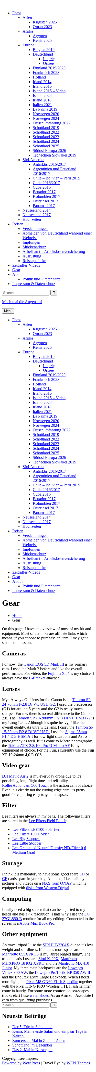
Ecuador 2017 (44, 192)
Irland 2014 (42, 82)
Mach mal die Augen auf (22, 302)
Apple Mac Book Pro (36, 923)
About (17, 274)
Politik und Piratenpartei (42, 279)
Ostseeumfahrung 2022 (51, 123)
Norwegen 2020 (46, 114)
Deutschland (43, 54)
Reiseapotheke (34, 261)
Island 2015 (42, 86)
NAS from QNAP (56, 883)
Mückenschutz (34, 247)
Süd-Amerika (33, 160)
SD (82, 874)
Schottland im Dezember (32, 1045)
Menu (8, 311)
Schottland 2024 (46, 141)
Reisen (17, 224)
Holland (39, 77)
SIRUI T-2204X (56, 945)
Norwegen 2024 (46, 118)
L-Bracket (37, 678)
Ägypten (40, 36)
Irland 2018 (42, 100)
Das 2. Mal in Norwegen (32, 1050)
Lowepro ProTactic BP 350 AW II (62, 972)
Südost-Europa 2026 (49, 150)
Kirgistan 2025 (45, 22)
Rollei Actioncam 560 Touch (25, 785)
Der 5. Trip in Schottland (32, 1027)
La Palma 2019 (45, 109)
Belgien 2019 (44, 49)
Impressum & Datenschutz (33, 283)
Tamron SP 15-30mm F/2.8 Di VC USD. (47, 729)
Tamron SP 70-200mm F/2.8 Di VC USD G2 (53, 718)
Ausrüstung (32, 256)
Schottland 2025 (46, 146)
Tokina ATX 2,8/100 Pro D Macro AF (39, 745)
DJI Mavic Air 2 (15, 776)
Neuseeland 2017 (37, 215)
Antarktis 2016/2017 (49, 164)
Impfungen (31, 242)
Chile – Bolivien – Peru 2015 (56, 178)
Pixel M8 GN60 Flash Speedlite (52, 981)
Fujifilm (54, 673)
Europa (28, 45)
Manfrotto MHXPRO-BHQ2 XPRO (39, 961)
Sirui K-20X (48, 959)
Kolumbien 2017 (46, 196)
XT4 (65, 673)
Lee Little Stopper (27, 843)
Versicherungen (35, 228)
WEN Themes (78, 1063)
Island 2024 (42, 95)
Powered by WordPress (21, 1063)
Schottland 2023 (46, 137)
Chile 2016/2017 (46, 182)
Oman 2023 (42, 26)
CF (4, 878)
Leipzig (49, 59)
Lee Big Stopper (26, 838)
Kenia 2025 (42, 40)
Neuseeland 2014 (37, 210)
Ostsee (48, 63)
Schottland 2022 (46, 132)
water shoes (39, 995)
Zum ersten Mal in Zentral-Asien (38, 1040)
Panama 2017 (44, 205)
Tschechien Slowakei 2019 (54, 155)
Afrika (28, 31)
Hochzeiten (32, 219)
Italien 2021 (42, 104)
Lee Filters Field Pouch (47, 821)
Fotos (16, 13)
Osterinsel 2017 (45, 201)
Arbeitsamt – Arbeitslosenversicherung (54, 251)
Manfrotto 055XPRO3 (20, 954)
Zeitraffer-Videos (26, 265)
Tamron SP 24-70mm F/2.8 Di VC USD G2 (46, 702)
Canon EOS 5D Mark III (44, 664)
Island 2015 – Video (49, 91)
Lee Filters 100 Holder (30, 834)
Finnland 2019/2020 (49, 68)
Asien (27, 17)
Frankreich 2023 (46, 72)
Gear (16, 270)
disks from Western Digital (47, 888)
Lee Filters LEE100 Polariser (36, 829)
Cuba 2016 (42, 187)
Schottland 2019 (46, 127)
